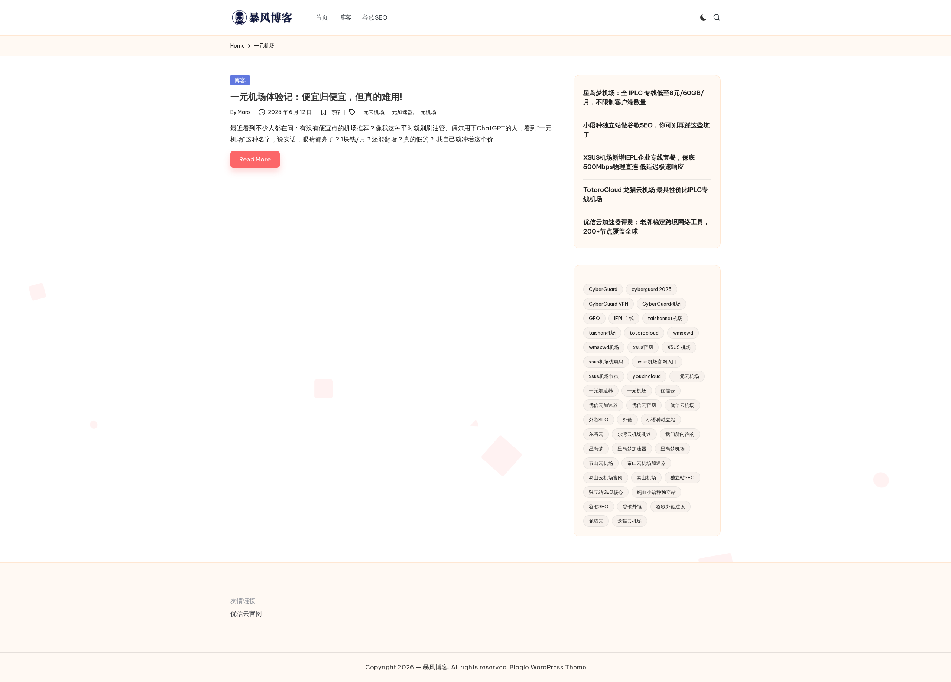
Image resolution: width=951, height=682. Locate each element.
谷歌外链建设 (670, 506)
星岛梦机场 (672, 448)
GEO (594, 318)
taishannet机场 (665, 318)
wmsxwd (683, 333)
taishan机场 (602, 333)
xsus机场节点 (604, 376)
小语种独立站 (660, 419)
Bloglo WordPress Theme (548, 667)
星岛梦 (596, 448)
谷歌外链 (632, 506)
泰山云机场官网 (606, 477)
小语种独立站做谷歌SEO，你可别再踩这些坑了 (646, 130)
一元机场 (425, 112)
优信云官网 (644, 405)
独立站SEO (682, 477)
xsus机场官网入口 (657, 362)
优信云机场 (682, 405)
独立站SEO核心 (606, 492)
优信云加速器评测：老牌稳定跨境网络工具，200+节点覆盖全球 (646, 227)
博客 (240, 80)
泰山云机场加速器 (646, 463)
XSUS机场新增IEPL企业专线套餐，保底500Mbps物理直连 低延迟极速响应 (639, 162)
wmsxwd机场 (604, 347)
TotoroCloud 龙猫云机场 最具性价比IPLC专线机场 (645, 194)
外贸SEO (598, 419)
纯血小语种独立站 (656, 492)
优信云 (667, 391)
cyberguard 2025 (652, 289)
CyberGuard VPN (608, 304)
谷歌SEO (598, 506)
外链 (627, 419)
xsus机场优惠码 (606, 362)
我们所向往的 (679, 434)
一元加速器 (400, 112)
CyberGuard (603, 289)
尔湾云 (596, 434)
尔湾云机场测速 (634, 434)
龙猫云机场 (629, 521)
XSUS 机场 (679, 347)
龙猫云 (596, 521)
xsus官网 (643, 347)
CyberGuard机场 (661, 304)
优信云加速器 (603, 405)
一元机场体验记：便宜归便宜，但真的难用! (316, 96)
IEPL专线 (624, 318)
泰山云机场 (601, 463)
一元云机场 (371, 112)
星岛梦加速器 (631, 448)
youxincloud (647, 376)
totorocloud (644, 333)
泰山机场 (646, 477)
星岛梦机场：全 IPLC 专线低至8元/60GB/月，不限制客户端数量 (643, 98)
